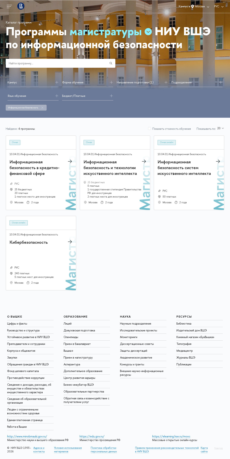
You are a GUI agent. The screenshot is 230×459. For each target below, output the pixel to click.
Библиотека (183, 323)
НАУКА (125, 316)
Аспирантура (72, 364)
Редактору (218, 448)
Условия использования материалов (68, 449)
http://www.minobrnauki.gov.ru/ (27, 436)
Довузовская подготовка (79, 330)
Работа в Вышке (17, 427)
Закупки (12, 357)
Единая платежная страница (25, 420)
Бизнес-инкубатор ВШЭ (79, 385)
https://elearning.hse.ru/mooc (171, 436)
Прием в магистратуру (78, 357)
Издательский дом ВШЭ (191, 330)
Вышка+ (68, 351)
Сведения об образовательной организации (26, 401)
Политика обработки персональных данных (104, 449)
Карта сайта (204, 449)
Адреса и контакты (39, 449)
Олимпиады (71, 337)
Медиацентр (184, 351)
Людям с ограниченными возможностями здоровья (23, 411)
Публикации (183, 364)
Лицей (68, 323)
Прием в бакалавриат (77, 344)
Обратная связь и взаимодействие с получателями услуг (86, 400)
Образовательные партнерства (84, 391)
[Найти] (111, 63)
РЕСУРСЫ (184, 316)
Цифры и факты (17, 323)
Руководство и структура (23, 330)
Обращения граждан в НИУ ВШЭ (28, 364)
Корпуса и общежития (21, 351)
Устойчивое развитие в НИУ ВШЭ (28, 337)
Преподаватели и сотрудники (26, 344)
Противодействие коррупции (25, 378)
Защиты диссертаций (133, 351)
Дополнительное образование (83, 371)
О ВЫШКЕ (14, 316)
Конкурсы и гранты (132, 364)
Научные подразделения (135, 323)
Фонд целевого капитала (23, 371)
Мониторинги (128, 337)
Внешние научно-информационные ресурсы (142, 373)
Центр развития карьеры (79, 378)
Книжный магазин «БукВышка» (195, 337)
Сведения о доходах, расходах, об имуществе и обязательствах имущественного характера (29, 388)
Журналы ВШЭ (185, 357)
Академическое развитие (136, 357)
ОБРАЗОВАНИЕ (76, 316)
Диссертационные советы (137, 344)
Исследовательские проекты (138, 330)
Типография (183, 344)
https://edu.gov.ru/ (92, 436)
